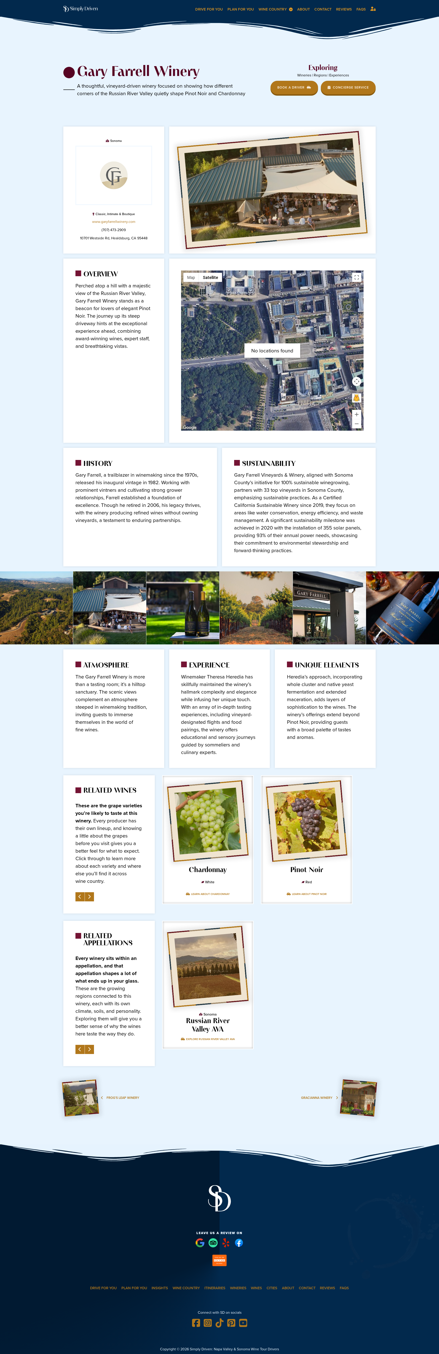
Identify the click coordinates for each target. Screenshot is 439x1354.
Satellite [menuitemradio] (210, 277)
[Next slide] (89, 896)
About (303, 9)
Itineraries (214, 1288)
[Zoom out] (356, 423)
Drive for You (209, 9)
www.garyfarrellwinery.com (113, 221)
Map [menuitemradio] (191, 277)
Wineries (238, 1288)
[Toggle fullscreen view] (356, 277)
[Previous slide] (80, 896)
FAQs (361, 9)
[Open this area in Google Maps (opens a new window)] (189, 428)
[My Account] (373, 8)
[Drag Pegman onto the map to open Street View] (356, 398)
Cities (272, 1288)
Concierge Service (351, 87)
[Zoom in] (356, 414)
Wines (256, 1288)
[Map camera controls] (356, 381)
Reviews (344, 9)
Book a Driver (291, 87)
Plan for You (241, 9)
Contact (323, 9)
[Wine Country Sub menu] (291, 9)
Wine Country (273, 9)
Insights (160, 1288)
